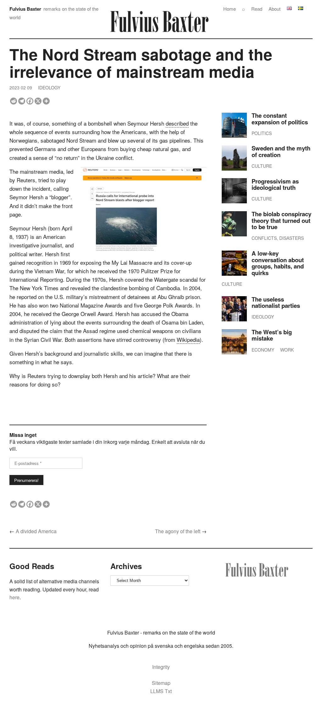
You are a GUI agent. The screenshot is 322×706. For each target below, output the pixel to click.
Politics (262, 133)
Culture (262, 166)
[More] (46, 101)
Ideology (49, 87)
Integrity (161, 666)
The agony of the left (177, 531)
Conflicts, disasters (278, 238)
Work (287, 350)
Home (229, 8)
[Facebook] (29, 101)
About (274, 8)
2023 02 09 (20, 87)
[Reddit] (13, 101)
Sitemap (161, 682)
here (14, 597)
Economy (263, 350)
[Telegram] (21, 101)
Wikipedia (188, 339)
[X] (38, 101)
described (177, 123)
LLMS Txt (161, 691)
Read (256, 8)
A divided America (36, 531)
